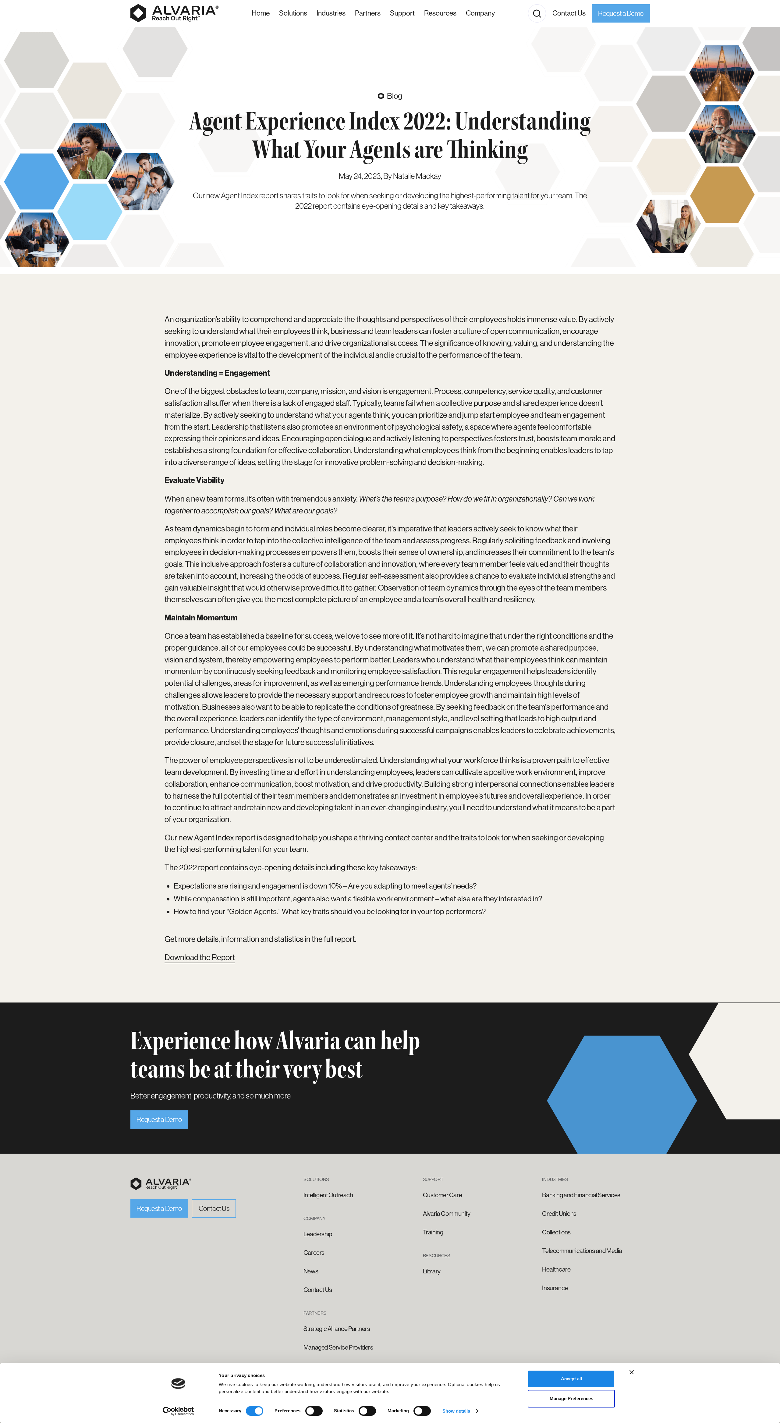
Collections (556, 1232)
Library (432, 1271)
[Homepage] (174, 13)
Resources (440, 13)
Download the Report (200, 957)
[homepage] (160, 1183)
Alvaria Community (446, 1213)
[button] (331, 13)
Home (261, 13)
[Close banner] (631, 1372)
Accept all (571, 1378)
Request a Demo (621, 13)
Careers (313, 1252)
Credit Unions (559, 1213)
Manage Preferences (571, 1398)
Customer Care (442, 1195)
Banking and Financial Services (581, 1195)
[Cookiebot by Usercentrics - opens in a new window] (178, 1411)
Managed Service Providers (338, 1347)
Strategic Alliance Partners (336, 1329)
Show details (456, 1411)
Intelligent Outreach (328, 1195)
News (310, 1271)
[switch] (314, 1411)
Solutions (293, 13)
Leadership (317, 1234)
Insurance (555, 1288)
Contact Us (569, 13)
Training (433, 1232)
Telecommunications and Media (582, 1250)
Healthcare (556, 1269)
